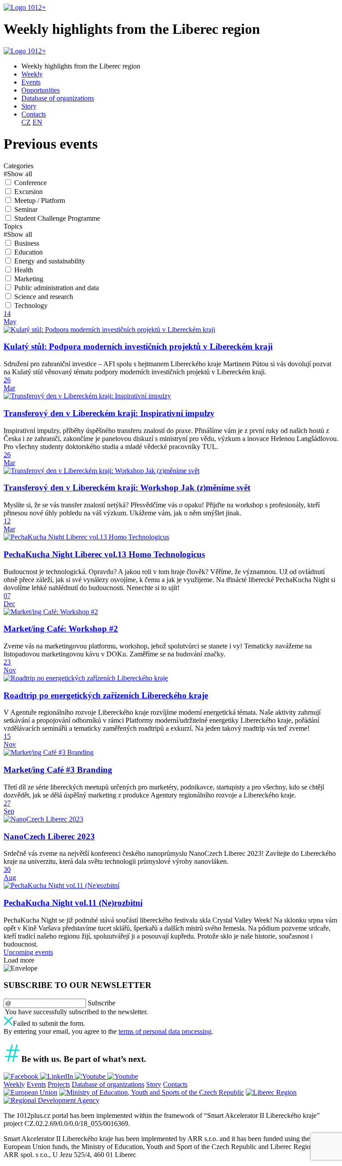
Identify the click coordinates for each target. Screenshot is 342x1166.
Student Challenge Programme (57, 218)
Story (29, 106)
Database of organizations (57, 98)
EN (37, 122)
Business (26, 243)
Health (23, 270)
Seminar (25, 209)
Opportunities (40, 90)
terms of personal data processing (165, 1031)
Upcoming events (28, 952)
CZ (26, 122)
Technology (31, 305)
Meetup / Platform (39, 200)
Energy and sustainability (49, 261)
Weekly (32, 74)
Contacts (33, 114)
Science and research (43, 296)
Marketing (28, 279)
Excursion (28, 191)
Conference (30, 182)
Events (31, 82)
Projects (59, 1084)
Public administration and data (56, 288)
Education (28, 252)
